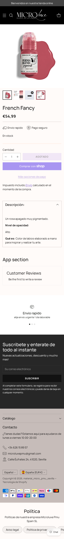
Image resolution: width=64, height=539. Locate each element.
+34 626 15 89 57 (18, 447)
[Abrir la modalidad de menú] (4, 15)
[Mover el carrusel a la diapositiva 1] (29, 324)
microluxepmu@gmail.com (24, 453)
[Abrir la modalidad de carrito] (58, 15)
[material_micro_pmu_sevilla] (32, 15)
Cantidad (8, 150)
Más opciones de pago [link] (32, 176)
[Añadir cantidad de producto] (18, 156)
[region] (32, 229)
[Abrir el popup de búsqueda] (11, 15)
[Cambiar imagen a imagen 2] (18, 95)
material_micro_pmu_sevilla (38, 478)
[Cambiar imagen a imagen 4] (40, 95)
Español (8, 472)
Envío (29, 185)
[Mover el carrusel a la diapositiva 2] (32, 324)
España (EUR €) (34, 472)
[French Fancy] (32, 56)
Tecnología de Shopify (15, 482)
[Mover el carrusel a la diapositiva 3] (34, 324)
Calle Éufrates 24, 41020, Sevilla (27, 459)
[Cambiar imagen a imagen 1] (7, 95)
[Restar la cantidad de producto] (6, 156)
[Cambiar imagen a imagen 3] (29, 95)
